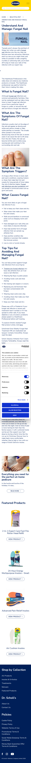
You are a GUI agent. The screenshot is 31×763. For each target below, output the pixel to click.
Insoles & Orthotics (9, 679)
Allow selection (15, 410)
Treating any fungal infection (14, 269)
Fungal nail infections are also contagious (14, 185)
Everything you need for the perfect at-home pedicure (15, 477)
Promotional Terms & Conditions (10, 733)
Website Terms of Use (10, 728)
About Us (5, 704)
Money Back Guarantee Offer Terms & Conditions (13, 745)
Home (4, 17)
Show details (21, 400)
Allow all (15, 405)
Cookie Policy (7, 720)
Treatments (6, 683)
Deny (15, 415)
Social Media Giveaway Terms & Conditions (14, 739)
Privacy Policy (7, 724)
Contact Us (6, 707)
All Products (7, 676)
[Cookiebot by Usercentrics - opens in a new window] (22, 346)
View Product (14, 539)
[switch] (26, 382)
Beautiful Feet (15, 17)
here (21, 325)
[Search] (4, 8)
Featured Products (9, 691)
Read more (17, 491)
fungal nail (12, 96)
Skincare (5, 687)
